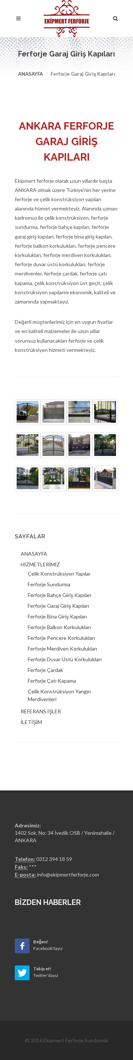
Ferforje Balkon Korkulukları (59, 627)
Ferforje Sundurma (49, 584)
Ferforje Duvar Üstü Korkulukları (65, 659)
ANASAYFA (34, 553)
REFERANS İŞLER (41, 711)
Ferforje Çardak (45, 670)
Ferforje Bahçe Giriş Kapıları (59, 595)
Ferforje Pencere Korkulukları (61, 638)
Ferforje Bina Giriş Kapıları (57, 616)
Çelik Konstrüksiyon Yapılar (59, 573)
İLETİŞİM (31, 722)
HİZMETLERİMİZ (40, 564)
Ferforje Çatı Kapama (52, 680)
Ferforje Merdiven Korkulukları (62, 648)
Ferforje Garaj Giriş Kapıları (58, 606)
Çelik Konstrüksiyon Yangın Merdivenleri (59, 695)
